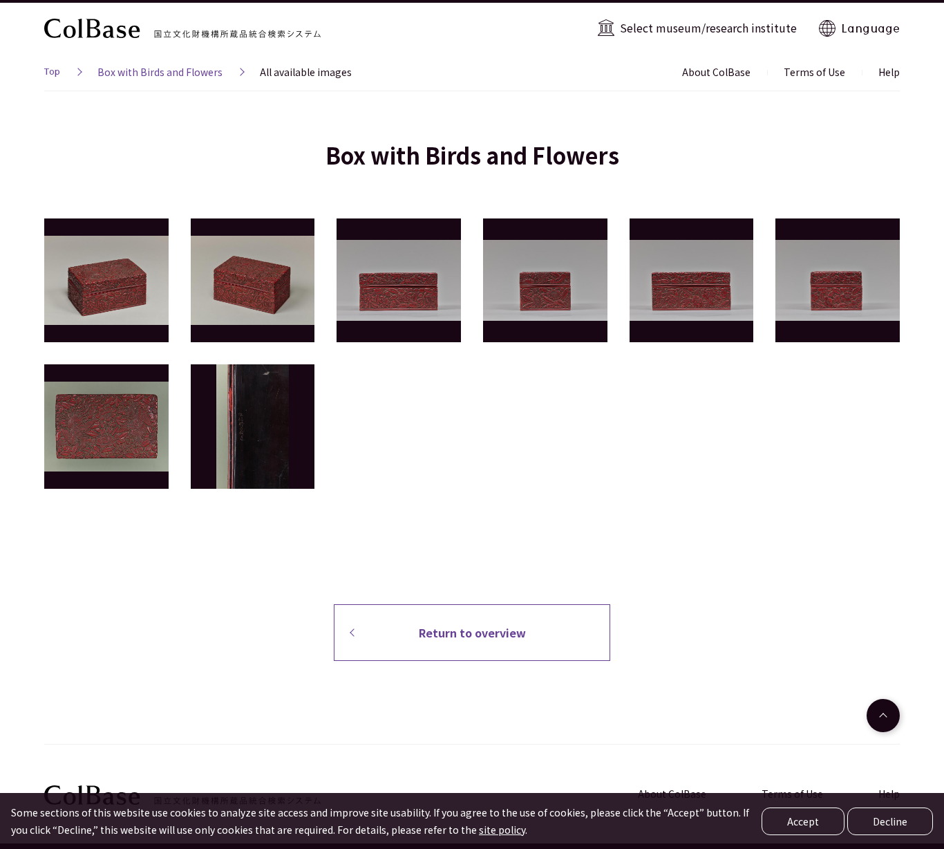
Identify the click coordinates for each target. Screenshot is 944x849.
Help (889, 72)
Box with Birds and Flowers (160, 72)
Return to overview (472, 632)
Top (52, 73)
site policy (502, 830)
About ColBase (716, 72)
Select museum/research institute (708, 27)
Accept (803, 821)
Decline (890, 821)
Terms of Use (814, 72)
